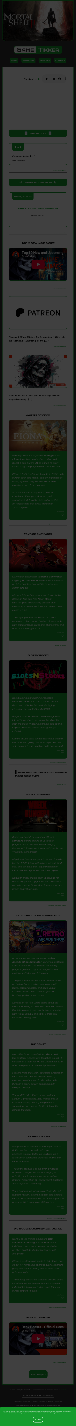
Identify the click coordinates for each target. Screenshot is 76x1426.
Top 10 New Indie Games (38, 243)
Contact (60, 60)
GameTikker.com (52, 1390)
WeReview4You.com (53, 1405)
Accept (38, 1420)
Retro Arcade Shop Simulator (33, 960)
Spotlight (28, 60)
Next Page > (38, 1374)
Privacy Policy (54, 1413)
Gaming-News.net (39, 1402)
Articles (45, 60)
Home (14, 60)
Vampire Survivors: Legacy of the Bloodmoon (37, 578)
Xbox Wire (38, 222)
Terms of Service (38, 1390)
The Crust (52, 1054)
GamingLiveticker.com (55, 1402)
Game (38, 49)
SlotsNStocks (21, 701)
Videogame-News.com (23, 1405)
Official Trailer (38, 1317)
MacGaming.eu (39, 1405)
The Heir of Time (38, 1150)
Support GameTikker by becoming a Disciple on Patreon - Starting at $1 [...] (37, 338)
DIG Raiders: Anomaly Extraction (32, 1240)
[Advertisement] (38, 106)
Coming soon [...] (23, 157)
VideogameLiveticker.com (22, 1402)
